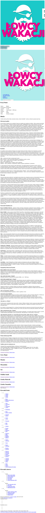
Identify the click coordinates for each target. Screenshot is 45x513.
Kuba (6, 431)
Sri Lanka (7, 453)
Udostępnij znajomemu (4, 352)
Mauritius (7, 436)
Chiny (6, 403)
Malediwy (7, 433)
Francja (6, 415)
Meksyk (6, 437)
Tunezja (6, 460)
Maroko (6, 435)
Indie (6, 423)
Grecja (6, 417)
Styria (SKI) (10, 478)
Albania (6, 393)
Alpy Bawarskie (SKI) (12, 484)
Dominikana (7, 409)
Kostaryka (7, 430)
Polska (6, 445)
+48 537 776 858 (3, 48)
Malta (6, 434)
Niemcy (6, 439)
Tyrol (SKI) (10, 479)
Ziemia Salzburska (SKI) (12, 480)
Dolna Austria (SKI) (11, 474)
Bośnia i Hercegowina (9, 400)
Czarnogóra (7, 406)
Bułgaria (7, 401)
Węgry (6, 464)
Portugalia (7, 446)
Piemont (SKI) (10, 494)
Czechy (6, 407)
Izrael (6, 424)
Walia (6, 463)
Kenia (6, 429)
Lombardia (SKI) (11, 493)
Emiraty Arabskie (8, 412)
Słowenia (7, 452)
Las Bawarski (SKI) (11, 486)
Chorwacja (7, 404)
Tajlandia (7, 458)
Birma (6, 399)
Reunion (7, 448)
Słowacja (7, 451)
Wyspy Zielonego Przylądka (10, 466)
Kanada (6, 428)
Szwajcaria (7, 455)
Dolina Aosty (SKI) (11, 492)
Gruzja (6, 418)
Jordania (6, 426)
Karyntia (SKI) (10, 477)
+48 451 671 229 (3, 47)
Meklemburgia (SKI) (11, 487)
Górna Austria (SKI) (11, 476)
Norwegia (7, 440)
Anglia (6, 395)
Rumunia (7, 449)
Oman (6, 442)
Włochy (6, 465)
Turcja (6, 461)
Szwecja (6, 456)
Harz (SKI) (10, 485)
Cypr (6, 405)
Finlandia (7, 414)
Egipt (6, 411)
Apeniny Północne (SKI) (12, 491)
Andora (6, 394)
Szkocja (6, 454)
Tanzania (7, 459)
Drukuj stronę (12, 352)
